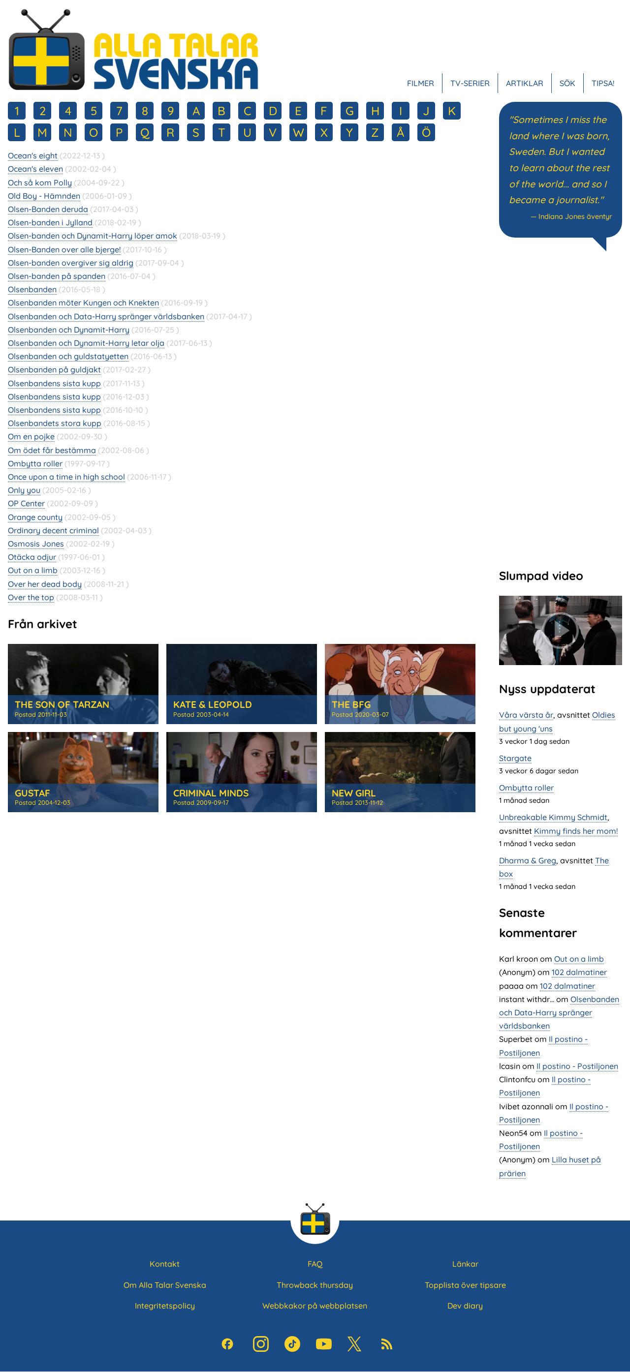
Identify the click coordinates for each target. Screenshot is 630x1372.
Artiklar (524, 83)
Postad (41, 714)
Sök (567, 83)
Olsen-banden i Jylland (50, 222)
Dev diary (465, 1306)
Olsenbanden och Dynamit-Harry (68, 330)
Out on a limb (33, 570)
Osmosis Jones (36, 544)
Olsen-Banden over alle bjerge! (64, 249)
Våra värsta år (526, 715)
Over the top (31, 597)
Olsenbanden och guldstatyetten (68, 356)
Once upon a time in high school (66, 477)
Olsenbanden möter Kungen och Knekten (83, 302)
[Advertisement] (560, 408)
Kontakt (165, 1264)
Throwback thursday (315, 1285)
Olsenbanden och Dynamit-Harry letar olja (86, 343)
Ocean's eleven (35, 169)
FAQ (315, 1264)
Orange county (35, 517)
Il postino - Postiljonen (577, 1066)
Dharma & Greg (527, 860)
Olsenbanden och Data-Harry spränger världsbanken (106, 316)
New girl (354, 793)
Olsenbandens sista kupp (54, 383)
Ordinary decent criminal (53, 530)
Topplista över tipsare (465, 1285)
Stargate (515, 758)
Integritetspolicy (165, 1306)
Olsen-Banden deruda (48, 209)
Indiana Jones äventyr (575, 216)
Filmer (420, 83)
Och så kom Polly (40, 182)
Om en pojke (31, 436)
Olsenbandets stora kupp (54, 423)
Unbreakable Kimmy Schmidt (553, 817)
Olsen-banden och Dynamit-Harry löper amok (92, 236)
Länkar (465, 1264)
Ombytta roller (35, 463)
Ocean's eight (33, 155)
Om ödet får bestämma (52, 450)
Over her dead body (45, 584)
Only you (24, 490)
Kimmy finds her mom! (576, 831)
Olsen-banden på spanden (56, 276)
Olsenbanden (32, 289)
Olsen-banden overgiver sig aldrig (70, 263)
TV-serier (470, 83)
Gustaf (32, 793)
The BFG (351, 704)
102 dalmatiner (579, 972)
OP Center (26, 503)
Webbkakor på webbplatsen (314, 1306)
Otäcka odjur (32, 557)
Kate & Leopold (212, 704)
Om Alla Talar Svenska (165, 1285)
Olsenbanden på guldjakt (54, 369)
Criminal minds (211, 793)
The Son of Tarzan (62, 704)
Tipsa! (603, 83)
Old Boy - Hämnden (44, 196)
